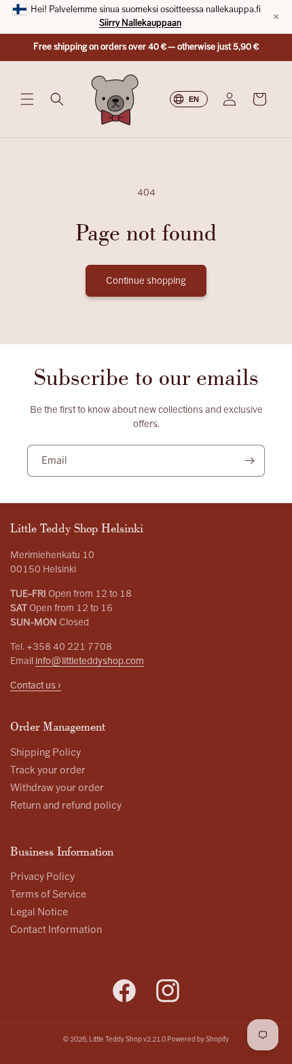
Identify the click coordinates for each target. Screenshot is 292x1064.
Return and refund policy (66, 805)
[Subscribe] (249, 461)
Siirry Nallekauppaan (140, 23)
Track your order (48, 770)
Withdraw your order (57, 788)
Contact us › (35, 685)
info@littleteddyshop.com (89, 661)
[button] (27, 99)
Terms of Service (48, 894)
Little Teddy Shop (115, 1039)
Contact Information (56, 930)
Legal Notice (39, 912)
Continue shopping (146, 281)
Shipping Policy (45, 752)
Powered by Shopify (198, 1039)
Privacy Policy (42, 877)
